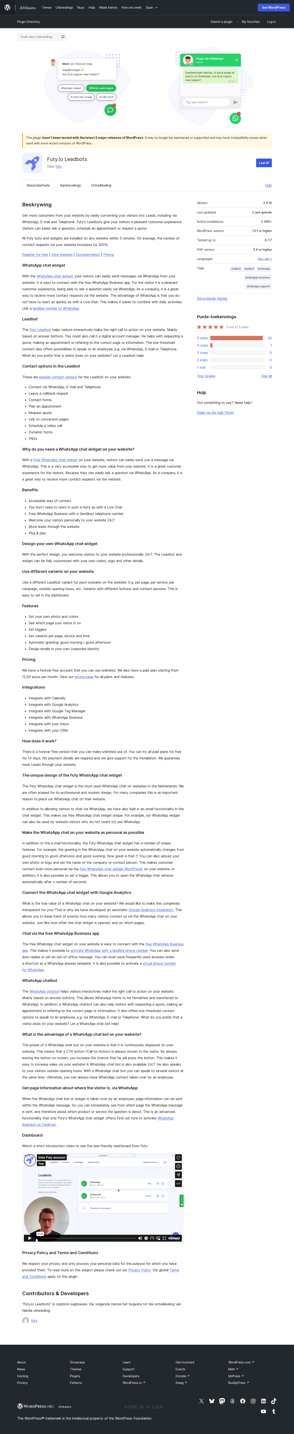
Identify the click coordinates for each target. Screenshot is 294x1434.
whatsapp (264, 268)
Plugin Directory (28, 21)
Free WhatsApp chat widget (55, 460)
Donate (183, 1376)
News (21, 1369)
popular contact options (58, 377)
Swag (181, 1383)
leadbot (249, 268)
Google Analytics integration (151, 910)
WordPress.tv (134, 1383)
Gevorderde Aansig (212, 298)
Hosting (22, 1376)
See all (267, 376)
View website (62, 254)
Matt (233, 1369)
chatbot (236, 268)
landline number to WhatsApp (56, 308)
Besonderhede (38, 185)
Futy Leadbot (40, 330)
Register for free (35, 254)
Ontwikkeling (101, 185)
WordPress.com (241, 1362)
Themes (76, 1369)
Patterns (76, 1383)
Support (128, 1369)
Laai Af (264, 163)
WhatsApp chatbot (44, 991)
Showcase (77, 1362)
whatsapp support (258, 286)
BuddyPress (238, 1383)
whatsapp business (257, 277)
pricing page (83, 677)
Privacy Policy (139, 1270)
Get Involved (185, 1362)
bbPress (236, 1376)
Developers (131, 1376)
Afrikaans (64, 1406)
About (21, 1362)
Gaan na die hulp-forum (215, 412)
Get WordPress (274, 7)
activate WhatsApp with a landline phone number (109, 950)
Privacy (22, 1383)
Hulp (268, 185)
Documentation (88, 254)
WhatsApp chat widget (55, 276)
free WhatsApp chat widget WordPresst (111, 869)
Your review (206, 376)
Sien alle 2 (265, 259)
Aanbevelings (70, 185)
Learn (127, 1362)
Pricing (108, 254)
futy (59, 166)
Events (180, 1369)
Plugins (75, 1376)
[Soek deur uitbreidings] (63, 36)
